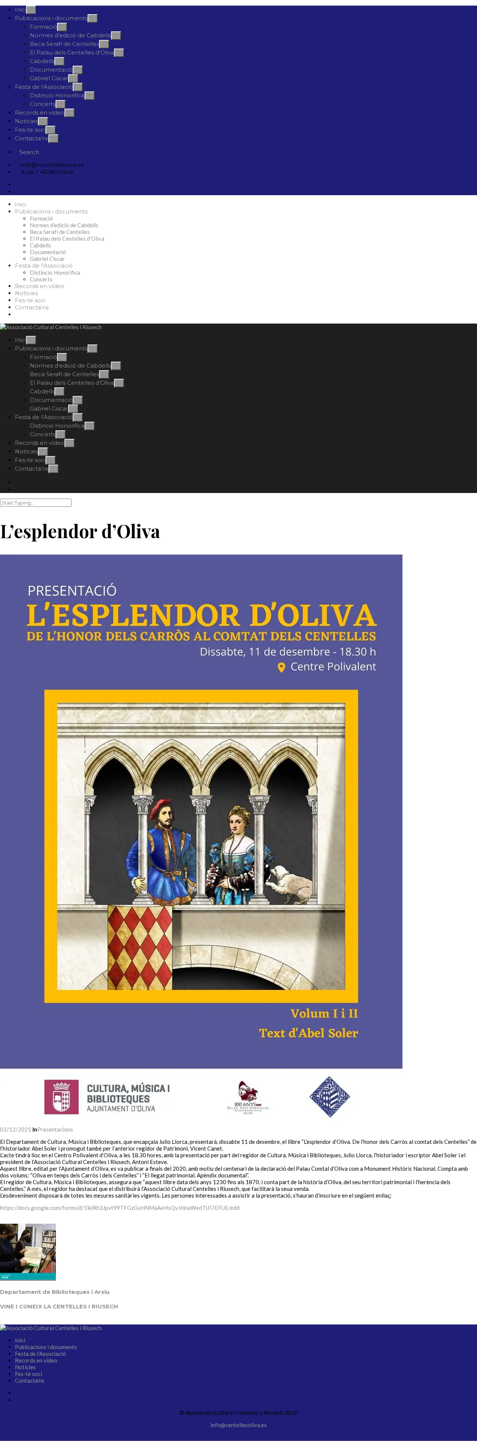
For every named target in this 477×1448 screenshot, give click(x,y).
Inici (20, 9)
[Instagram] (17, 191)
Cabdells (42, 61)
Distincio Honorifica (57, 95)
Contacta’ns (31, 138)
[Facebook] (17, 184)
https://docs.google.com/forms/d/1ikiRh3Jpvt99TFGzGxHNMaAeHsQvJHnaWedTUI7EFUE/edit (120, 1207)
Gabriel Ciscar (49, 78)
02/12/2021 (16, 1129)
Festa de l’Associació (44, 86)
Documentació (51, 69)
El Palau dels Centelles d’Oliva (72, 52)
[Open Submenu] (31, 10)
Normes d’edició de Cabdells (70, 35)
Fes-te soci (30, 129)
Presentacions (55, 1129)
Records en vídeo (39, 112)
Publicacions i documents (51, 18)
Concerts (43, 103)
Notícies (26, 121)
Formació (43, 26)
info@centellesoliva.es (239, 1425)
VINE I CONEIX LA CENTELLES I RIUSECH (59, 1306)
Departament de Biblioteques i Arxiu (55, 1291)
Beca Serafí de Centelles (64, 43)
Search (29, 152)
